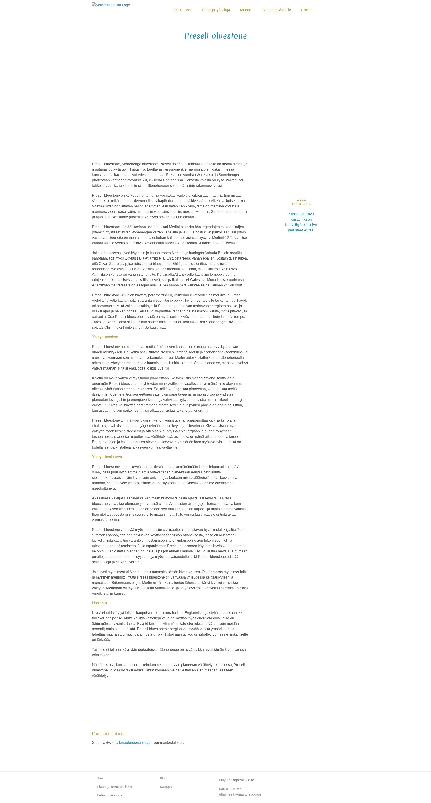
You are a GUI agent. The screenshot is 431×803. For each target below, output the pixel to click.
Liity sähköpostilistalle (236, 780)
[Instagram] (292, 776)
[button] (337, 9)
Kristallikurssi (301, 219)
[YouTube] (299, 776)
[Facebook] (284, 776)
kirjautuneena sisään (135, 742)
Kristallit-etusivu (301, 214)
